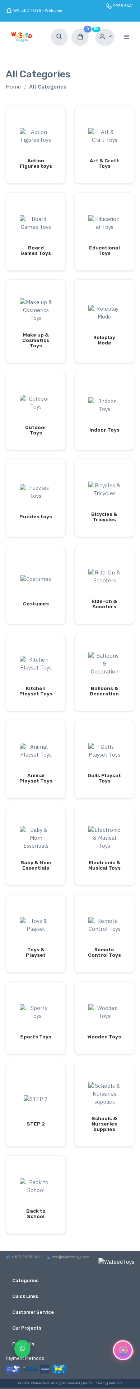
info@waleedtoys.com (70, 1256)
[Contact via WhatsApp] (22, 1348)
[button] (105, 37)
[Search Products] (59, 37)
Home (13, 86)
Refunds (115, 1383)
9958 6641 (123, 5)
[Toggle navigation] (126, 37)
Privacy (100, 1383)
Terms (87, 1383)
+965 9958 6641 (26, 1256)
